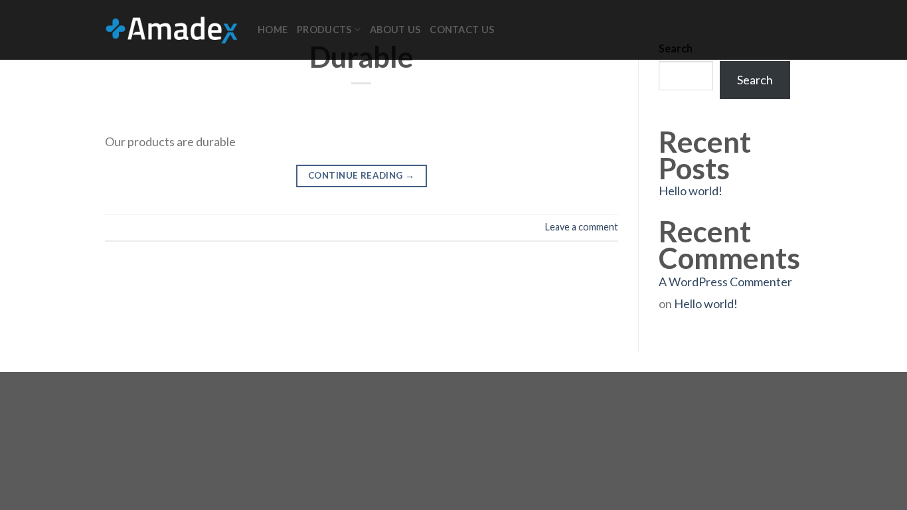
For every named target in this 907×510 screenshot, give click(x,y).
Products (324, 29)
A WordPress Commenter (725, 281)
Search (755, 79)
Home (273, 29)
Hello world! (690, 190)
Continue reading (361, 175)
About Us (395, 29)
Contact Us (462, 29)
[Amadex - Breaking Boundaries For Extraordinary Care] (171, 29)
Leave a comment (581, 226)
